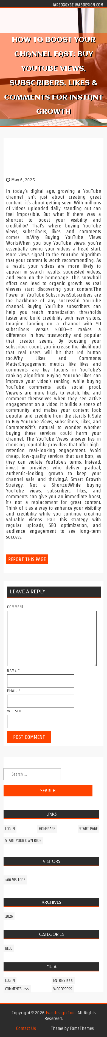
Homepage (47, 829)
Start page (88, 829)
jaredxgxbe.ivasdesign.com (78, 4)
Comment (15, 607)
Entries (63, 980)
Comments (17, 989)
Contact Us (26, 1028)
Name (13, 670)
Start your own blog (23, 840)
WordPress (62, 989)
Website (14, 711)
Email (14, 691)
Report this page (27, 559)
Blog (9, 948)
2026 (9, 916)
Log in (10, 829)
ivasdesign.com (60, 1012)
